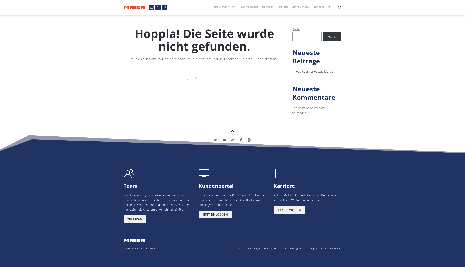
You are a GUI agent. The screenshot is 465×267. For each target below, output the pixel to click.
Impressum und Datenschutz (326, 248)
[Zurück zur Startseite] (134, 7)
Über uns (282, 7)
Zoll (235, 7)
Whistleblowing (290, 248)
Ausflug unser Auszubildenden (315, 71)
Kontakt (319, 7)
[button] (339, 7)
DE (329, 7)
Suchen (297, 30)
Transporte (221, 7)
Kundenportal (301, 7)
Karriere (267, 7)
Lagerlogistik (250, 7)
